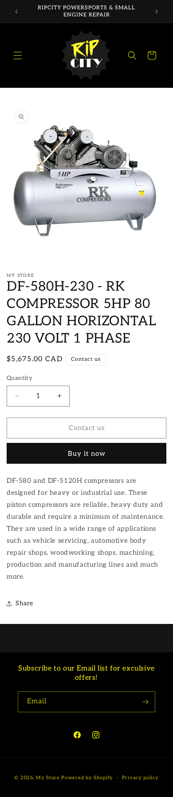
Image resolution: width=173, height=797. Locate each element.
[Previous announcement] (16, 11)
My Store (48, 778)
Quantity (19, 378)
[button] (18, 55)
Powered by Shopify (87, 778)
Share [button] (24, 603)
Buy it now (87, 454)
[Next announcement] (156, 11)
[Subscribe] (145, 701)
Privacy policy (140, 778)
